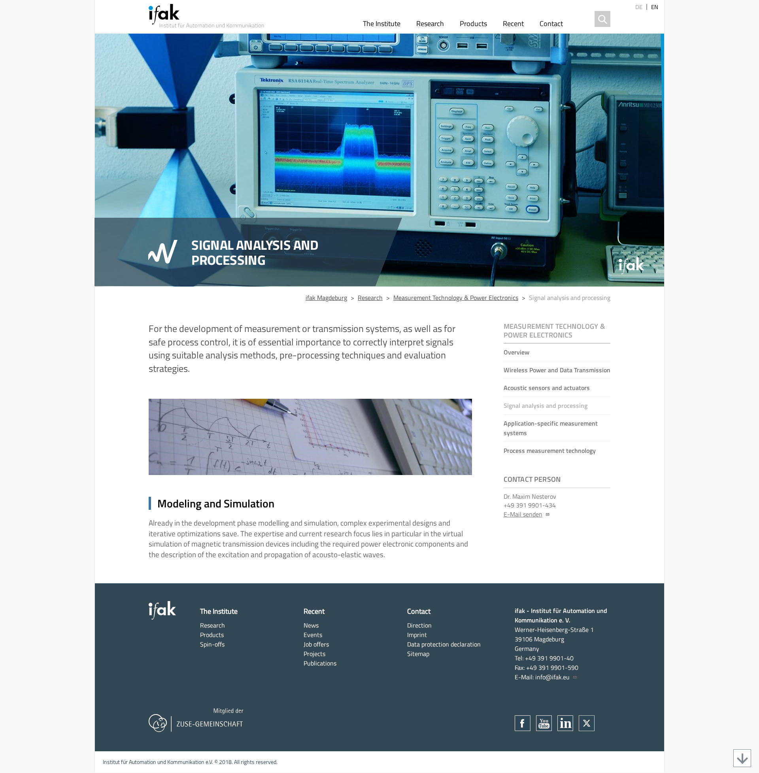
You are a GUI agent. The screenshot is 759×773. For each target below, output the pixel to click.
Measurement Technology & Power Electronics (455, 297)
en (654, 7)
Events (313, 634)
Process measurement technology (550, 450)
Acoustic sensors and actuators (547, 387)
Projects (314, 653)
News (311, 625)
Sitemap (418, 653)
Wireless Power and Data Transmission (557, 370)
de (638, 7)
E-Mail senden (523, 514)
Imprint (417, 634)
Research (430, 23)
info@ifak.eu (552, 677)
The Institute (381, 23)
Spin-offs (212, 644)
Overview (516, 352)
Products (473, 23)
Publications (320, 663)
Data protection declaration (444, 644)
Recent (513, 23)
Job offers (316, 644)
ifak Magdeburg (326, 297)
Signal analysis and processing (545, 405)
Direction (419, 625)
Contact (551, 23)
